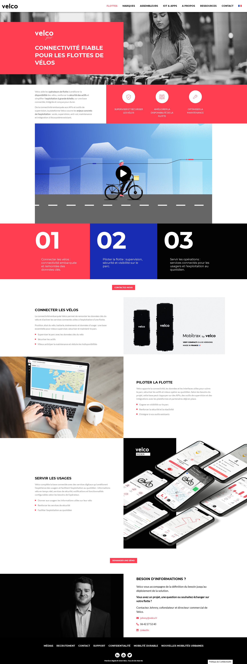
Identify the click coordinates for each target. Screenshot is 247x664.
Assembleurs (149, 6)
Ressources (208, 6)
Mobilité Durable (146, 645)
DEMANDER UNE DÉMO (123, 560)
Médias (48, 645)
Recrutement (65, 645)
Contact (227, 6)
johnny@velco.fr (148, 617)
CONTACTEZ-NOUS (123, 287)
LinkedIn (144, 630)
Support (99, 645)
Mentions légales (110, 661)
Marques (128, 6)
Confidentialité (119, 645)
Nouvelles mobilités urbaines (182, 645)
